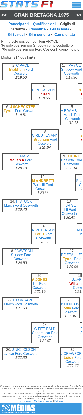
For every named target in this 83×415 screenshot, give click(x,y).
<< (4, 15)
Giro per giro (39, 34)
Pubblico (58, 401)
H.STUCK (24, 201)
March (68, 115)
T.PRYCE (73, 65)
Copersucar (41, 333)
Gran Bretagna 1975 (41, 15)
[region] (41, 219)
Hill (65, 209)
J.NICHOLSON (24, 349)
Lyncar (9, 353)
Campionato (64, 34)
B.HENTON (70, 304)
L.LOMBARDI (24, 300)
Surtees (17, 255)
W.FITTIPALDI (45, 329)
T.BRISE (69, 205)
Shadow (67, 69)
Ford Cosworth (23, 71)
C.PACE (22, 65)
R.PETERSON (43, 230)
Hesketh (67, 160)
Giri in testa (59, 29)
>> (79, 15)
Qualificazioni (44, 24)
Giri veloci (16, 34)
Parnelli (39, 185)
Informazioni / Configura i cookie (36, 401)
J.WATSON (24, 251)
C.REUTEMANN (45, 135)
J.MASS (23, 156)
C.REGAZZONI (44, 90)
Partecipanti (18, 24)
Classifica (37, 29)
